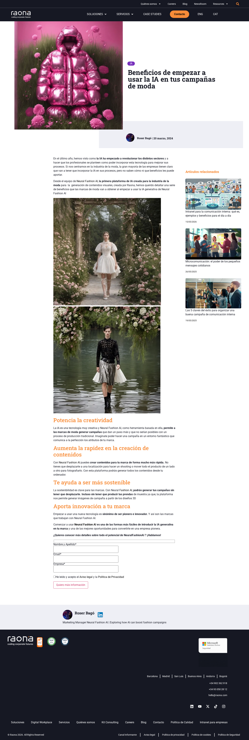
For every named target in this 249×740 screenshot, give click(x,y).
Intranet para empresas (213, 722)
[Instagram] (223, 706)
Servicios (64, 722)
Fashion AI (125, 490)
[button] (237, 4)
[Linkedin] (191, 706)
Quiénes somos (149, 4)
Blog (185, 4)
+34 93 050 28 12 (218, 689)
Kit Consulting (110, 722)
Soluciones (17, 722)
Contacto (158, 722)
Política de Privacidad (111, 577)
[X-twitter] (207, 706)
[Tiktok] (215, 706)
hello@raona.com (218, 695)
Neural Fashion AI (87, 181)
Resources (218, 4)
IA (131, 63)
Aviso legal (86, 577)
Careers (172, 4)
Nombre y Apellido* (64, 544)
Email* (57, 554)
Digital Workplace (41, 722)
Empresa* (59, 564)
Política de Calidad (182, 722)
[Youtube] (199, 706)
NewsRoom (200, 4)
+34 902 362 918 (218, 683)
